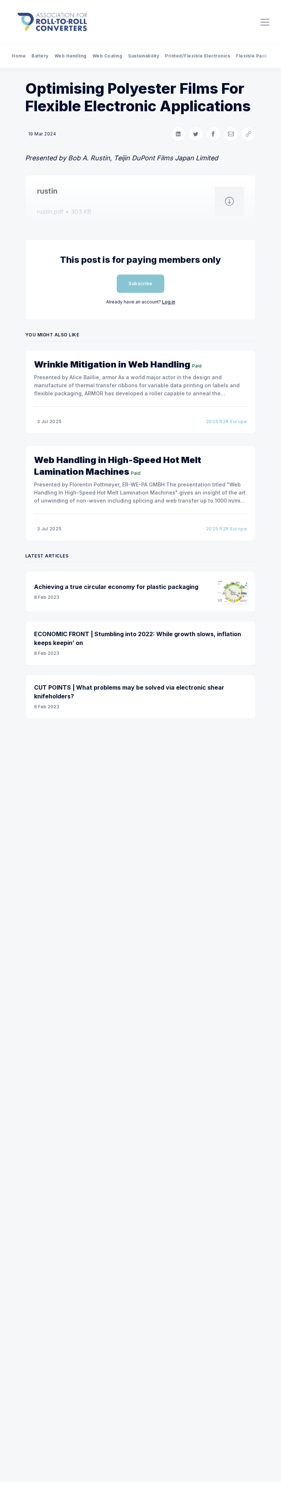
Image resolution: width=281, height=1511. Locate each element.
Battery (40, 56)
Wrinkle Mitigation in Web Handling (112, 364)
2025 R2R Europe (226, 421)
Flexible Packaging (258, 56)
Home (19, 56)
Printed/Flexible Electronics (197, 56)
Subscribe (140, 283)
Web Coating (108, 56)
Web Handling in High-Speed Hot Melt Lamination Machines (117, 466)
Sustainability (143, 56)
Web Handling (71, 56)
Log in (168, 302)
